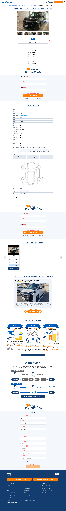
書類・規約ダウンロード (36, 500)
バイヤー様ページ (27, 495)
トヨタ (24, 5)
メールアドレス (22, 446)
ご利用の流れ (9, 490)
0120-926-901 (51, 2)
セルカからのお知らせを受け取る (34, 461)
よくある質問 (9, 497)
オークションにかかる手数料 (11, 492)
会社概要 (8, 500)
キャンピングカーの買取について (47, 490)
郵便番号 (21, 455)
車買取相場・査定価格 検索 (19, 5)
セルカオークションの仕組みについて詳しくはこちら (32, 396)
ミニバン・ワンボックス (23, 115)
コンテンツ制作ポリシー (20, 500)
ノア (26, 5)
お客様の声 (26, 485)
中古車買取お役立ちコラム (46, 488)
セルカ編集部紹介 (27, 490)
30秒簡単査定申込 (59, 1)
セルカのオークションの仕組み (11, 488)
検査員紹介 (26, 492)
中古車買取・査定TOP (11, 5)
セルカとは (8, 485)
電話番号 (21, 450)
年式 (20, 81)
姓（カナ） (22, 436)
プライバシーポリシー (13, 500)
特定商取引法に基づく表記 (28, 500)
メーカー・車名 (22, 76)
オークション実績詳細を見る (46, 307)
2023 (33, 45)
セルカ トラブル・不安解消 (11, 495)
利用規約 (28, 464)
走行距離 (21, 87)
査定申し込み (44, 492)
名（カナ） (22, 441)
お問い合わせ (42, 500)
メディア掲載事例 (27, 488)
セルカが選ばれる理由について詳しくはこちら (32, 354)
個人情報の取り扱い (33, 464)
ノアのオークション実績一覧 (32, 5)
